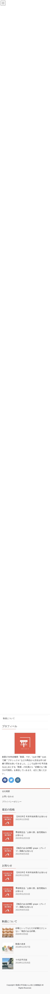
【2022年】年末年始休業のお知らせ (31, 816)
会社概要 (6, 791)
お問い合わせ (8, 796)
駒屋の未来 (20, 944)
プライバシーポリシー (12, 801)
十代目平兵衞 (21, 960)
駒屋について (9, 718)
